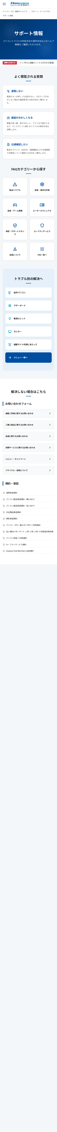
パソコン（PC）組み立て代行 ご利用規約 (23, 525)
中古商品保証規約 (13, 512)
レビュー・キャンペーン (28, 459)
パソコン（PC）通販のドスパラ (15, 11)
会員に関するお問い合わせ (28, 436)
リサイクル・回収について (28, 470)
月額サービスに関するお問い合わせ (28, 447)
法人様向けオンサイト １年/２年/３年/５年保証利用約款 (29, 532)
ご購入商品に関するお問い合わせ (28, 425)
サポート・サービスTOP (40, 11)
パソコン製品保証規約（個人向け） (21, 499)
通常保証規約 (11, 493)
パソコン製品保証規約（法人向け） (21, 506)
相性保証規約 (11, 519)
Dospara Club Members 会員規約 (20, 551)
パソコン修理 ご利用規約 (16, 538)
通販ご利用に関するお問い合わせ (28, 413)
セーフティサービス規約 (16, 545)
